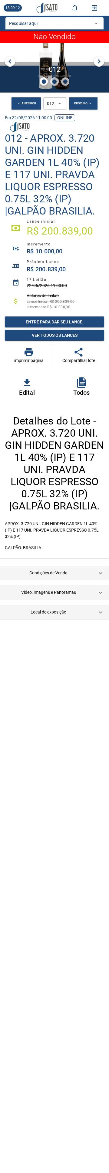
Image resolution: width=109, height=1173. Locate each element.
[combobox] (50, 25)
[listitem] (54, 228)
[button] (54, 573)
